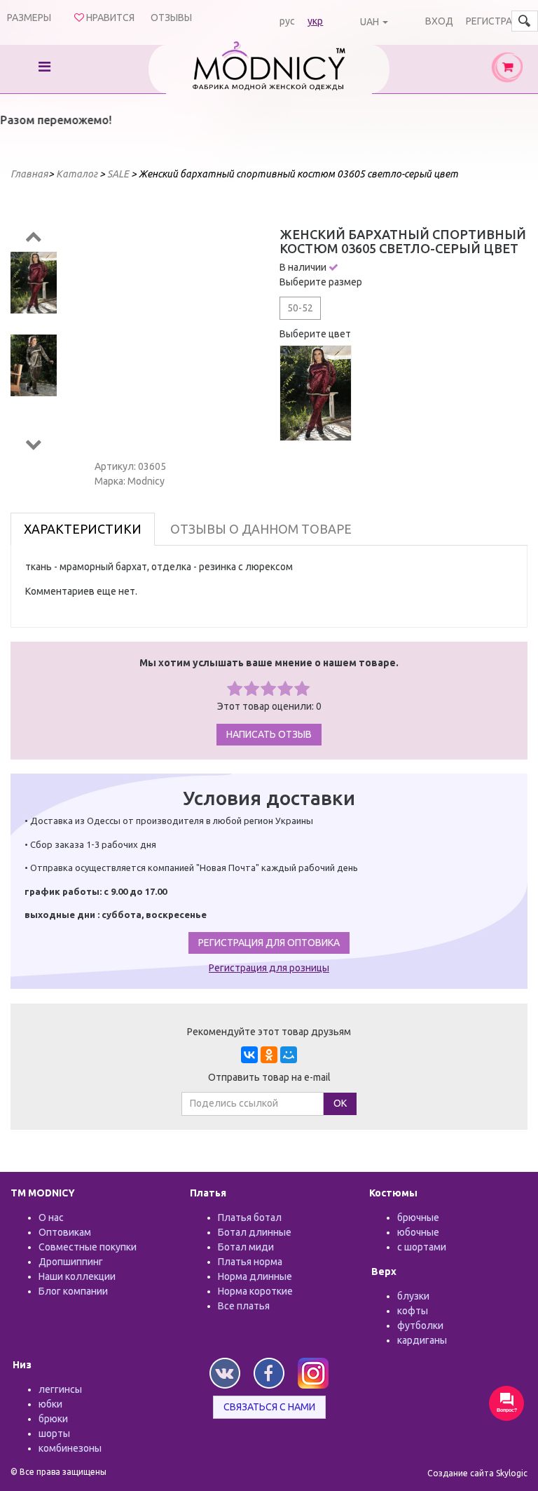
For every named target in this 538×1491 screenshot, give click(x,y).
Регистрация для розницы (269, 967)
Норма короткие (255, 1291)
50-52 (300, 307)
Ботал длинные (254, 1232)
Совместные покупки (88, 1247)
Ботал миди (246, 1247)
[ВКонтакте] (249, 1054)
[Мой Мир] (288, 1054)
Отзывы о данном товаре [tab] (261, 529)
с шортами (421, 1247)
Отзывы (171, 17)
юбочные (418, 1232)
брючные (418, 1217)
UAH (369, 21)
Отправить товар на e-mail (269, 1077)
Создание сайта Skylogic (477, 1473)
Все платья (244, 1305)
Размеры (29, 17)
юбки (50, 1404)
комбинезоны (70, 1448)
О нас (51, 1217)
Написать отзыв (269, 734)
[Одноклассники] (269, 1054)
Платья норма (250, 1261)
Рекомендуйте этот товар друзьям (269, 1031)
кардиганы (422, 1340)
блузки (413, 1296)
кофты (412, 1310)
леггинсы (60, 1389)
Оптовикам (65, 1232)
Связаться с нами (269, 1406)
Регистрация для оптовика (269, 942)
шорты (54, 1433)
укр (315, 21)
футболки (420, 1325)
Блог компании (73, 1291)
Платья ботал (250, 1217)
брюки (53, 1418)
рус (287, 21)
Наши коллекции (77, 1276)
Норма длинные (255, 1276)
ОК (340, 1103)
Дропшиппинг (71, 1261)
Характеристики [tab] (83, 529)
